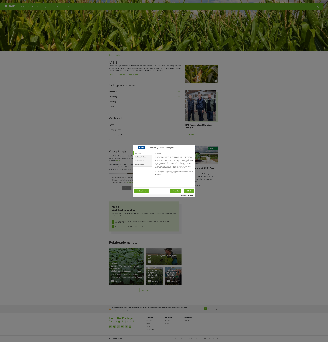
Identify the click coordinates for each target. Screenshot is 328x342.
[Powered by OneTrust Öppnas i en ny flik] (187, 196)
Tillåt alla (189, 191)
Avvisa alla (176, 191)
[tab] (142, 153)
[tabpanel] (174, 165)
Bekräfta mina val (141, 191)
